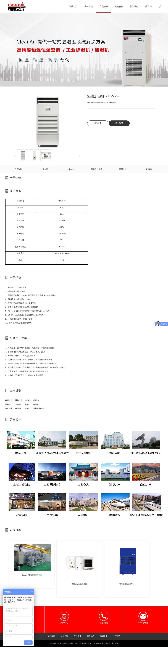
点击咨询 (97, 123)
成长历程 (88, 6)
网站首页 (73, 6)
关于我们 (149, 6)
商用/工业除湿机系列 (126, 584)
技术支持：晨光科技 (111, 643)
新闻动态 (134, 6)
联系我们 (119, 123)
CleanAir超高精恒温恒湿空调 (32, 575)
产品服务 (103, 6)
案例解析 (119, 6)
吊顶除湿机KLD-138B (79, 584)
